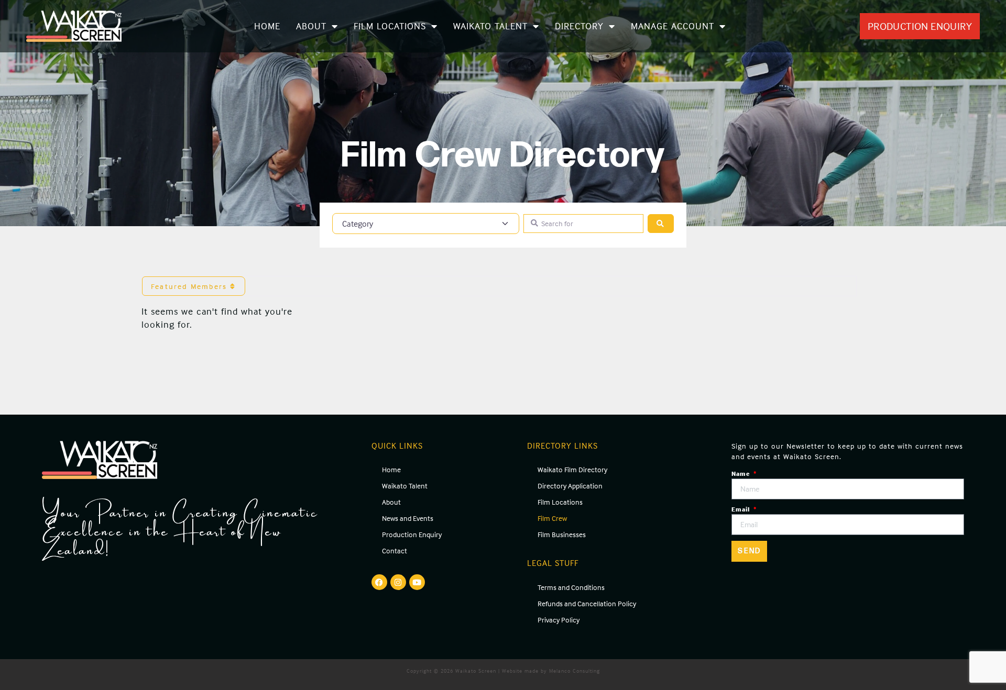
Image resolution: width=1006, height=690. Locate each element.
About (311, 26)
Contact (394, 550)
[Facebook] (379, 582)
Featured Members (190, 286)
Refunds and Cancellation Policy (587, 603)
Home (267, 26)
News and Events (407, 518)
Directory (579, 26)
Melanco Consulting (574, 670)
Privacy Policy (558, 619)
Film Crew (552, 518)
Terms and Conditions (571, 587)
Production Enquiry (412, 534)
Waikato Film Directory (572, 469)
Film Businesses (562, 534)
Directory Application (570, 485)
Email (741, 509)
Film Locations (390, 26)
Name (741, 473)
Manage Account (672, 26)
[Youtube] (417, 582)
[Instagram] (398, 582)
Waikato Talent (490, 26)
